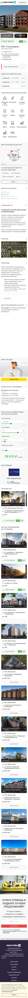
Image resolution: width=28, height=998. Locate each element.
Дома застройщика (15, 482)
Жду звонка (14, 926)
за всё (21, 41)
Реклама (14, 980)
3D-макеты (21, 35)
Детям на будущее (7, 176)
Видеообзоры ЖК (14, 975)
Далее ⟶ (14, 181)
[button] (3, 249)
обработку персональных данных (11, 930)
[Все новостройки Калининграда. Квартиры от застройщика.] (14, 945)
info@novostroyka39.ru (14, 948)
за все (17, 520)
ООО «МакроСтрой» (7, 48)
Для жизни (5, 173)
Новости (14, 969)
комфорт (7, 59)
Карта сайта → (14, 952)
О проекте (14, 977)
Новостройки (14, 961)
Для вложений (15, 173)
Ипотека (14, 967)
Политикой (6, 932)
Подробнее (7, 298)
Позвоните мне (14, 379)
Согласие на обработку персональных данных (13, 957)
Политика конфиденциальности (14, 954)
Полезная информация (14, 972)
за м (22, 520)
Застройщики (14, 964)
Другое (18, 176)
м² (24, 41)
